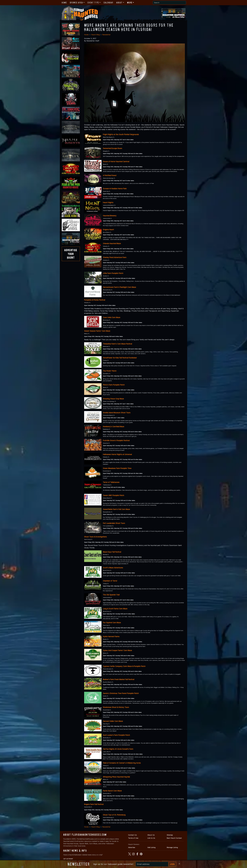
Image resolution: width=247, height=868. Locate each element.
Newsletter (106, 35)
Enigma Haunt (108, 230)
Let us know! (68, 859)
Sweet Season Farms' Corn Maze (97, 331)
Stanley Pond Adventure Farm (114, 257)
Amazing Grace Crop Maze (113, 399)
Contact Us (132, 835)
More (129, 2)
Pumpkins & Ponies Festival (94, 300)
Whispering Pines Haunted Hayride (116, 777)
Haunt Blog (95, 35)
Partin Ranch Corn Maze (112, 791)
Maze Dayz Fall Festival (112, 552)
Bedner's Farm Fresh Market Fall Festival (118, 679)
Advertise (131, 847)
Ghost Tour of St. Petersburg (114, 815)
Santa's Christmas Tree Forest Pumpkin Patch (121, 693)
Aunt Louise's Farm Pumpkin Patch (116, 735)
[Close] (179, 864)
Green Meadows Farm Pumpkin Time (117, 468)
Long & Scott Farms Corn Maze (115, 609)
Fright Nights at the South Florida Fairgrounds (121, 134)
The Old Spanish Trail (111, 595)
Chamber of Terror (110, 581)
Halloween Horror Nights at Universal (117, 454)
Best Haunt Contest (174, 838)
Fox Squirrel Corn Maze (112, 623)
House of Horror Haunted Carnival (116, 161)
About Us (151, 835)
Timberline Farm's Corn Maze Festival (117, 344)
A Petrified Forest (109, 175)
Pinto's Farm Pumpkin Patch (114, 385)
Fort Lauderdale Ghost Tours (114, 523)
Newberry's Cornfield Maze (113, 427)
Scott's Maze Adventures (113, 568)
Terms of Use (133, 838)
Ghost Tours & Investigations (95, 537)
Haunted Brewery (109, 216)
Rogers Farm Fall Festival (94, 804)
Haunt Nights (108, 202)
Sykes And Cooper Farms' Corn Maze (117, 650)
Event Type (93, 2)
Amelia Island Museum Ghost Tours (116, 413)
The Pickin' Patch (109, 371)
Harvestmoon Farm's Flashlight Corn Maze (119, 287)
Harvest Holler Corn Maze (113, 721)
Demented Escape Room (112, 148)
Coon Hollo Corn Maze (111, 317)
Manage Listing (172, 847)
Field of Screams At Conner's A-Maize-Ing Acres (122, 763)
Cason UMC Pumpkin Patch (113, 495)
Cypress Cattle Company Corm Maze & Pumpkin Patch (124, 666)
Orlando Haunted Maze (112, 243)
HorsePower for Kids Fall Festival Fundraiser (120, 358)
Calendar (108, 2)
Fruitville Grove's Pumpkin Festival (116, 440)
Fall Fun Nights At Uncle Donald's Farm (118, 749)
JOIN (172, 864)
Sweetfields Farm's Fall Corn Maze (116, 509)
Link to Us (151, 838)
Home (64, 2)
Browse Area (76, 2)
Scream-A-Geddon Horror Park (115, 189)
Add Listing (151, 847)
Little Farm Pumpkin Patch (113, 273)
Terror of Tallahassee (111, 482)
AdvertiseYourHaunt (70, 254)
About (119, 2)
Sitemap (170, 835)
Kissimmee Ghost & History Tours (116, 707)
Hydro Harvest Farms (111, 636)
